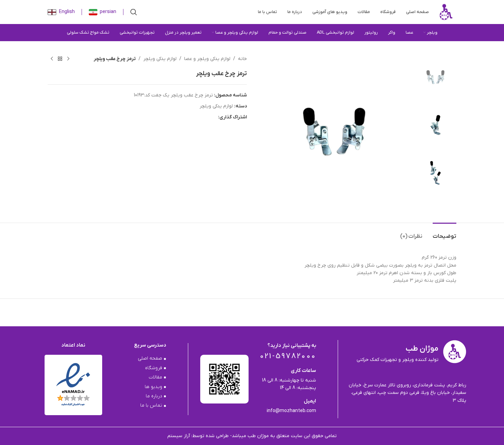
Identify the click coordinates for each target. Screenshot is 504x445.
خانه (242, 59)
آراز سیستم (179, 436)
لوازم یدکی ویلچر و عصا (207, 59)
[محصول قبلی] (68, 59)
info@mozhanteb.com (291, 411)
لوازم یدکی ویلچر (160, 59)
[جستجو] (134, 12)
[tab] (444, 233)
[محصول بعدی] (52, 59)
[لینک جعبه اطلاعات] (102, 12)
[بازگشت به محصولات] (60, 59)
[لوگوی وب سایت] (446, 12)
